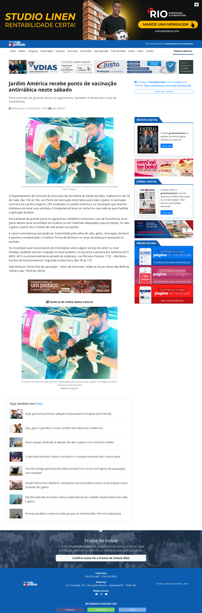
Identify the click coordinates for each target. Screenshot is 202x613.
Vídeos (140, 51)
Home (13, 51)
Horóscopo (72, 51)
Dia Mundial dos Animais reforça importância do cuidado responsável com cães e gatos (76, 499)
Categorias (33, 51)
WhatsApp (101, 609)
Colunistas (60, 51)
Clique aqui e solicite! (164, 91)
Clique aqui (166, 145)
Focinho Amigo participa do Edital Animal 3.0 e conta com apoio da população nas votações (75, 471)
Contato (149, 51)
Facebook (69, 609)
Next (121, 349)
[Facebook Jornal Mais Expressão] (164, 255)
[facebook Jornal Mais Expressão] (97, 594)
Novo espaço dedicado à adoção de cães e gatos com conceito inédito (69, 442)
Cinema (131, 51)
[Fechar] (196, 4)
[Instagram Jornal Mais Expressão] (164, 275)
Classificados (86, 51)
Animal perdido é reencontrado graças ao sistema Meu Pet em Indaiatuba (73, 513)
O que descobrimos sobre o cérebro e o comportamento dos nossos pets (72, 456)
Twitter (132, 609)
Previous (17, 349)
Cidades (21, 51)
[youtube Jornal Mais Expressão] (105, 594)
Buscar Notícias (184, 51)
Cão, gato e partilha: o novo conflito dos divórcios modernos (64, 428)
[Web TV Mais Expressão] (164, 294)
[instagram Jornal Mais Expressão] (101, 594)
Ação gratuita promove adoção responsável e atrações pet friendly (68, 414)
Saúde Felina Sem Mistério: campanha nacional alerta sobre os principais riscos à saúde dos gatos (76, 485)
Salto (54, 108)
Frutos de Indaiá (118, 51)
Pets (63, 108)
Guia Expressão (101, 51)
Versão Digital (46, 51)
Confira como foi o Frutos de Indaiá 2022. (101, 558)
